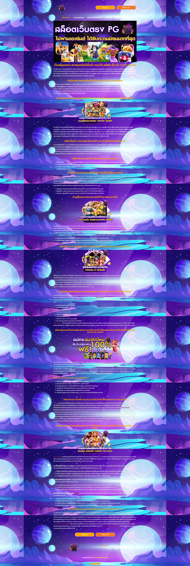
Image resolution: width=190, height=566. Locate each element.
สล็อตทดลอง (100, 297)
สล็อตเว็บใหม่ (125, 407)
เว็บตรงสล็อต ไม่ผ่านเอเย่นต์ (100, 557)
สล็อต (116, 367)
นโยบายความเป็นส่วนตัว (94, 17)
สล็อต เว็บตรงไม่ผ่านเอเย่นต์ (110, 526)
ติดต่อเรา (108, 17)
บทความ (116, 17)
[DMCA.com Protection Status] (95, 564)
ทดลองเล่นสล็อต (78, 17)
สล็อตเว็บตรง (66, 17)
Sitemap (125, 17)
